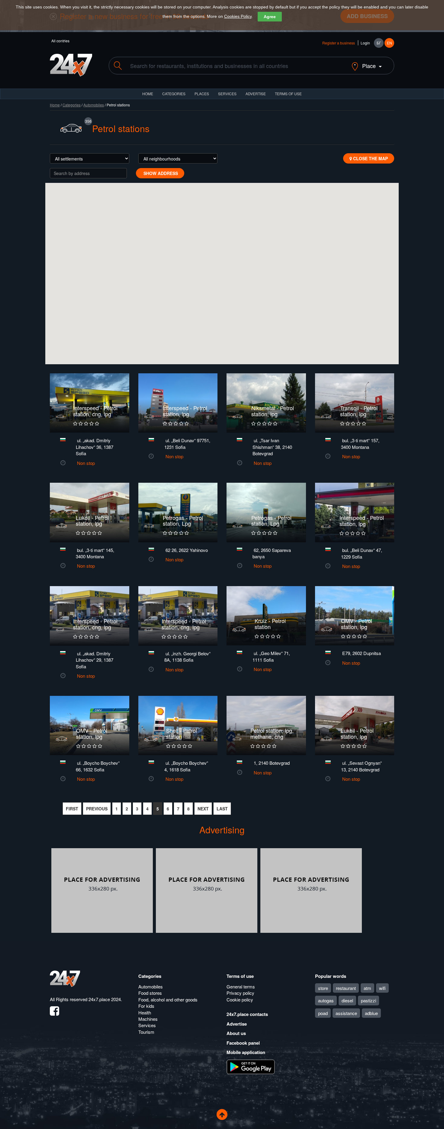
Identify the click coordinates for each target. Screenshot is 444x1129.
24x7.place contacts (247, 1014)
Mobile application (246, 1052)
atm (367, 988)
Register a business (338, 42)
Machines (148, 1019)
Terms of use (240, 976)
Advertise (237, 1023)
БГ (379, 42)
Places (202, 93)
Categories (72, 104)
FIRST (72, 809)
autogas (326, 1000)
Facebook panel (243, 1043)
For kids (146, 1006)
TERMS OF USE (288, 93)
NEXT (203, 809)
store (323, 988)
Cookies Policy (238, 16)
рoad (323, 1013)
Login (365, 42)
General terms (241, 986)
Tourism (146, 1032)
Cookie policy (240, 999)
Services (227, 93)
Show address (160, 173)
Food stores (150, 993)
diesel (347, 1000)
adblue (371, 1013)
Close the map (370, 158)
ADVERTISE (256, 93)
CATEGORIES (173, 93)
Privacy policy (240, 993)
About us (236, 1033)
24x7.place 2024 (104, 999)
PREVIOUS (97, 809)
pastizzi (368, 1000)
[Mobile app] (251, 1066)
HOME (147, 93)
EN (389, 42)
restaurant (346, 988)
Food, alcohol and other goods (168, 999)
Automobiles (93, 104)
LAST (222, 809)
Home (55, 104)
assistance (346, 1013)
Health (144, 1012)
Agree (270, 16)
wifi (382, 988)
